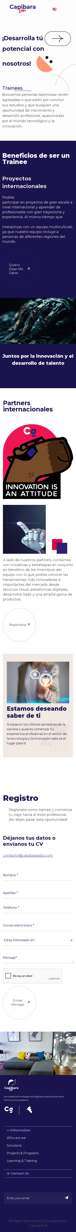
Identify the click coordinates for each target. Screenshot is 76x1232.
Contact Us (20, 1173)
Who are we (16, 1138)
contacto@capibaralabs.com (28, 855)
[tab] (38, 1130)
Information (20, 1130)
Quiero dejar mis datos (16, 269)
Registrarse (17, 625)
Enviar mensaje (17, 1002)
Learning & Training (22, 1161)
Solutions (14, 1145)
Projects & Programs (23, 1153)
